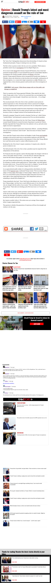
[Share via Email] (30, 22)
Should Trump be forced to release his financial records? (37, 319)
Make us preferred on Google (26, 17)
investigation (20, 67)
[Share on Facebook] (5, 22)
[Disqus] (25, 347)
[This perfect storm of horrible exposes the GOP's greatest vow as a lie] (9, 423)
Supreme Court (14, 171)
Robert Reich (9, 16)
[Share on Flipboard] (18, 22)
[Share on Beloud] (43, 22)
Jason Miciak (20, 433)
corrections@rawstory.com (25, 260)
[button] (24, 22)
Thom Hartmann (21, 403)
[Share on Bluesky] (36, 22)
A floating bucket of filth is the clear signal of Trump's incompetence (31, 434)
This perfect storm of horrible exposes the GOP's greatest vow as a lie (32, 417)
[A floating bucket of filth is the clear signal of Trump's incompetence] (9, 438)
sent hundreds (43, 135)
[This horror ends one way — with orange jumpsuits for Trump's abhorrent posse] (9, 408)
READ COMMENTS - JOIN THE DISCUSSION (25, 312)
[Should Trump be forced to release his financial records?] (11, 323)
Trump (15, 71)
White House (41, 120)
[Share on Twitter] (12, 22)
